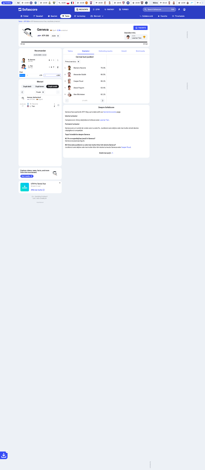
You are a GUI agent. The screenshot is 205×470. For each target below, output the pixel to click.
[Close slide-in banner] (7, 451)
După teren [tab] (39, 86)
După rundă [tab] (52, 86)
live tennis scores (109, 112)
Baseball (39, 16)
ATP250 (26, 21)
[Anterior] (15, 3)
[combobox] (55, 36)
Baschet (54, 16)
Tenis (67, 16)
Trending (8, 3)
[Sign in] (184, 9)
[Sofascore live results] (28, 9)
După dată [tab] (27, 86)
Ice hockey (81, 16)
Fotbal (25, 16)
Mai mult (96, 16)
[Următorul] (203, 3)
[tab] (70, 51)
